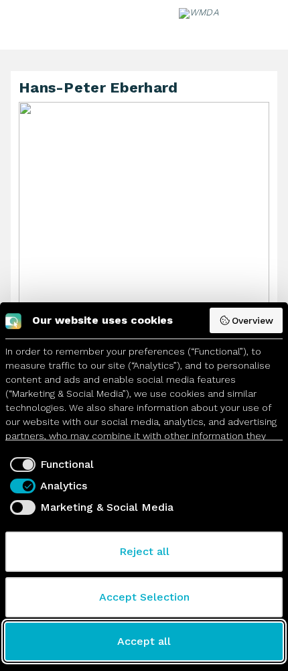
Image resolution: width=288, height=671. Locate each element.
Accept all (144, 641)
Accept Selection (144, 597)
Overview (252, 320)
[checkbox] (49, 464)
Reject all (144, 551)
